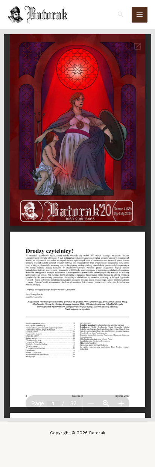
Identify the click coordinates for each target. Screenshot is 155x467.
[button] (120, 14)
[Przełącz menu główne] (139, 15)
